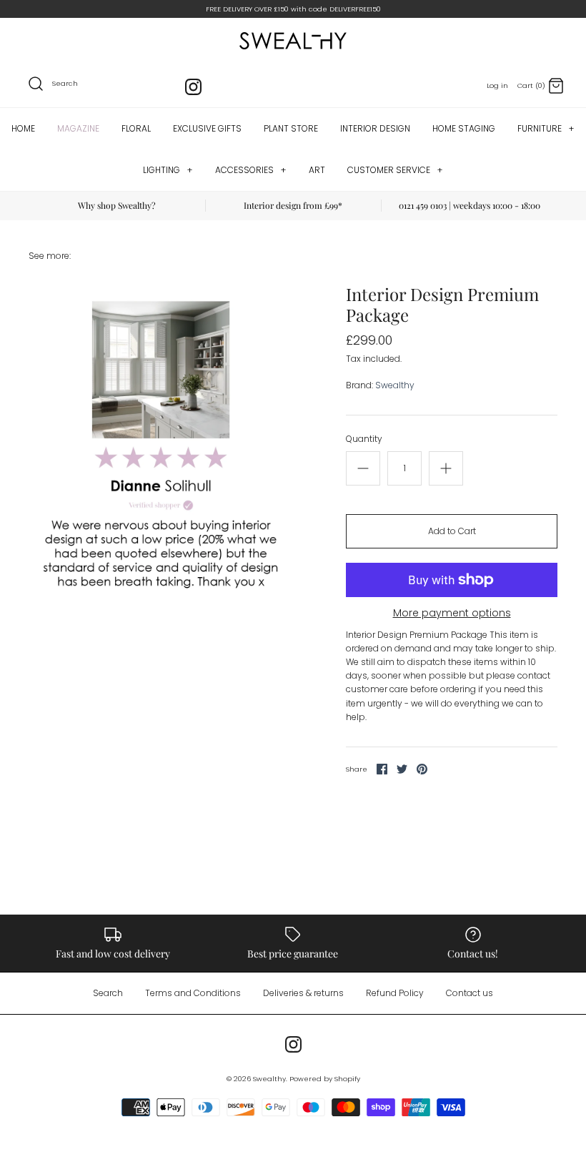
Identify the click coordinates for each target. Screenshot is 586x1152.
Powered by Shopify (324, 1078)
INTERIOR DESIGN (375, 128)
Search (108, 993)
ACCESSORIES (250, 170)
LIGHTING (167, 170)
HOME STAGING (463, 128)
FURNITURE (545, 128)
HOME (23, 128)
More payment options (452, 613)
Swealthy (394, 385)
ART (317, 170)
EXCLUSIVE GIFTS (207, 128)
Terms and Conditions (193, 993)
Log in (497, 85)
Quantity (364, 439)
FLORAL (136, 128)
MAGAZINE (78, 128)
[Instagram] (193, 87)
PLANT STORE (291, 128)
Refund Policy (395, 993)
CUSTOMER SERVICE (394, 170)
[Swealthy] (293, 40)
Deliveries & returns (303, 993)
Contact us (469, 993)
